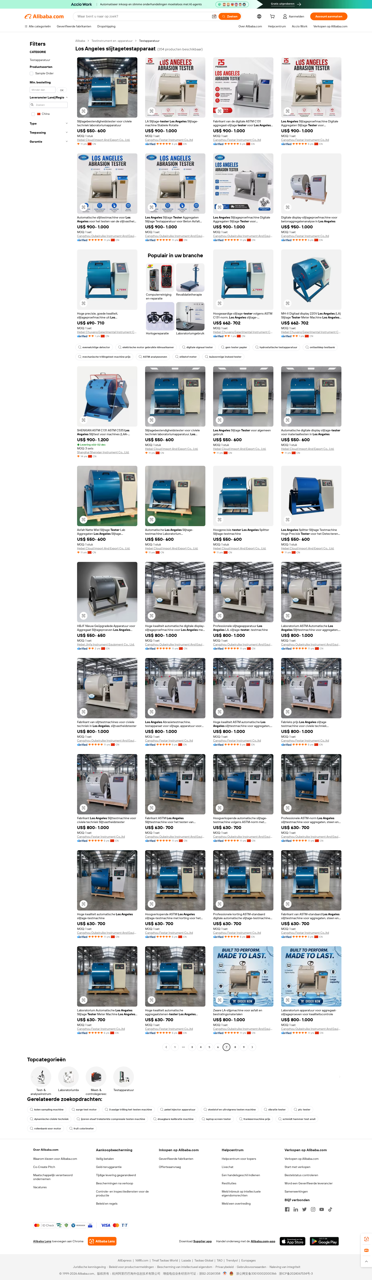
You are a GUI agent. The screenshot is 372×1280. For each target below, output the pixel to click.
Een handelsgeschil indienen (241, 1175)
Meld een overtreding (236, 1203)
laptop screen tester (218, 1119)
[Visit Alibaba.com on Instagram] (313, 1209)
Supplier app (202, 1241)
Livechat (227, 1167)
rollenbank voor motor (47, 1128)
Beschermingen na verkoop (114, 1183)
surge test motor (86, 1109)
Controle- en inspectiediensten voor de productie (122, 1193)
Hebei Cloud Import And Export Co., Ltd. (103, 140)
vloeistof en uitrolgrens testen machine (232, 1109)
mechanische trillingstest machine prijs (106, 356)
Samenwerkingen (296, 1191)
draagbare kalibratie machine (176, 1119)
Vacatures (40, 1187)
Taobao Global (203, 1260)
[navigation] (48, 544)
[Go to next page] (252, 1047)
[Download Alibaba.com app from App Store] (292, 1241)
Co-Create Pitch (44, 1167)
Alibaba (80, 40)
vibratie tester (277, 1109)
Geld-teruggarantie (109, 1167)
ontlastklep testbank (322, 347)
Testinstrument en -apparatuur (112, 40)
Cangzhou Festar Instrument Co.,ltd (169, 140)
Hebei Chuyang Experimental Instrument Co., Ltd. (107, 332)
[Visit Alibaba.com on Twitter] (304, 1209)
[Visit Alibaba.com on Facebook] (287, 1209)
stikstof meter (188, 356)
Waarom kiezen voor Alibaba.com (55, 1158)
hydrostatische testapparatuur (278, 347)
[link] (366, 1239)
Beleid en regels (107, 1203)
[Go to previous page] (166, 1047)
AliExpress (125, 1260)
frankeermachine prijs (256, 1119)
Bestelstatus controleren (301, 1175)
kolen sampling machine (49, 1109)
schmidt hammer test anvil (299, 1119)
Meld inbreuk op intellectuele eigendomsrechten (241, 1193)
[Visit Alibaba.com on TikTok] (330, 1209)
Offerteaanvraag (170, 1167)
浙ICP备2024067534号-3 (296, 1273)
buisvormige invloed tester (225, 356)
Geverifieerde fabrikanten (176, 1158)
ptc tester (304, 1109)
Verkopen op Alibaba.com (302, 1158)
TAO (219, 1260)
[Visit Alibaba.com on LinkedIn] (295, 1209)
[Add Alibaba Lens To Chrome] (102, 1241)
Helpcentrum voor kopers (239, 1158)
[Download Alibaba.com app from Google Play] (324, 1241)
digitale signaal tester (199, 347)
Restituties (229, 1183)
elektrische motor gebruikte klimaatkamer (148, 347)
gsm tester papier (236, 347)
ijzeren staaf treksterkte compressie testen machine (113, 1119)
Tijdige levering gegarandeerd (116, 1175)
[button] (214, 16)
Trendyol (232, 1260)
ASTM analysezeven (155, 356)
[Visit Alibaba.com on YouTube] (321, 1209)
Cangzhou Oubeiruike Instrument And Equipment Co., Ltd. (107, 236)
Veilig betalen (105, 1158)
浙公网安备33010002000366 (256, 1273)
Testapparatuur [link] (149, 40)
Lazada (186, 1260)
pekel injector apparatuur (179, 1109)
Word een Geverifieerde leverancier (309, 1183)
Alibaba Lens (42, 1241)
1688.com (141, 1260)
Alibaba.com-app (263, 1241)
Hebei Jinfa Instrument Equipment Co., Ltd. (106, 644)
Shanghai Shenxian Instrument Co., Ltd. (103, 452)
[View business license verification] (225, 1273)
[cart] (273, 17)
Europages (248, 1260)
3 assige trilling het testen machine (130, 1109)
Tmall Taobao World (165, 1260)
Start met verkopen (297, 1167)
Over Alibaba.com (45, 1149)
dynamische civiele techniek (51, 1119)
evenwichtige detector (96, 347)
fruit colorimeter (84, 1128)
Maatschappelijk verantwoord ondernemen (53, 1177)
